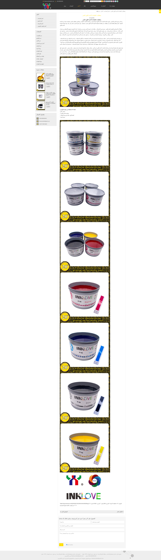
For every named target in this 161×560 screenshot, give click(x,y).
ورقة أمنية (38, 48)
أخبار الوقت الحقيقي (42, 26)
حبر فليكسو (38, 38)
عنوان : (42, 554)
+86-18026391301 (60, 1)
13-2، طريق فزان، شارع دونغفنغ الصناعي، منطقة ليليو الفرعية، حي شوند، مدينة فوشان (62, 554)
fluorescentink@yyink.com (49, 1)
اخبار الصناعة (107, 11)
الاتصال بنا (103, 6)
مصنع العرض (93, 6)
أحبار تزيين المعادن (40, 43)
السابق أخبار (63, 511)
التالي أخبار (120, 511)
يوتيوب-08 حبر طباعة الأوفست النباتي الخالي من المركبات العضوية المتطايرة (50, 93)
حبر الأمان (38, 40)
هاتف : (86, 556)
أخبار (79, 6)
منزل (65, 6)
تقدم (61, 544)
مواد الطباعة (39, 61)
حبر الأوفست (39, 35)
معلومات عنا (112, 6)
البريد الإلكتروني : (68, 556)
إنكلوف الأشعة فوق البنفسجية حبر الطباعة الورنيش (50, 103)
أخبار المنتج (40, 21)
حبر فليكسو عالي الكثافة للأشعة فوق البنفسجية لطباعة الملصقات (50, 74)
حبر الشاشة (38, 46)
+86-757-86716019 (43, 124)
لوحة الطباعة (39, 51)
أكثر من (48, 78)
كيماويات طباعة (39, 58)
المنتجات (71, 6)
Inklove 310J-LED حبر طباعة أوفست (50, 84)
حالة (85, 6)
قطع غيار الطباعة (40, 64)
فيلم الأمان (38, 53)
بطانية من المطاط (40, 56)
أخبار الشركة (40, 23)
